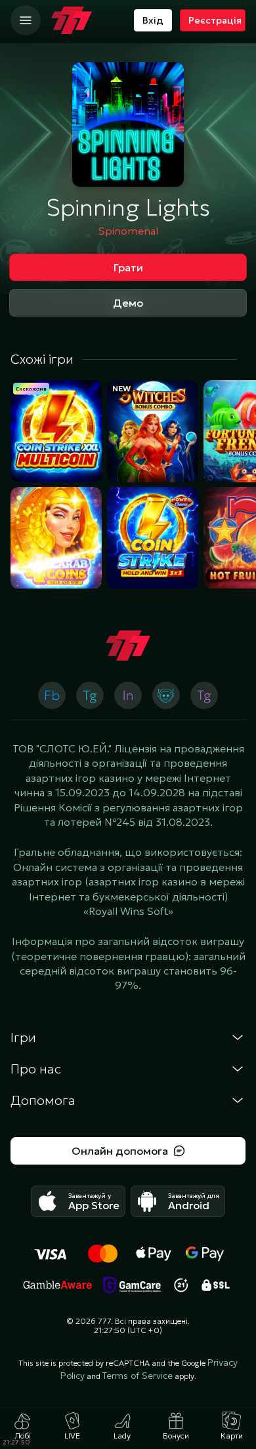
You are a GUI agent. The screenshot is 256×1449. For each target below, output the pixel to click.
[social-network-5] (52, 695)
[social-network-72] (204, 695)
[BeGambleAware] (57, 1285)
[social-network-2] (166, 695)
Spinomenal (128, 230)
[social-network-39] (128, 695)
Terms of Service (137, 1375)
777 (104, 1321)
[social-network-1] (90, 695)
